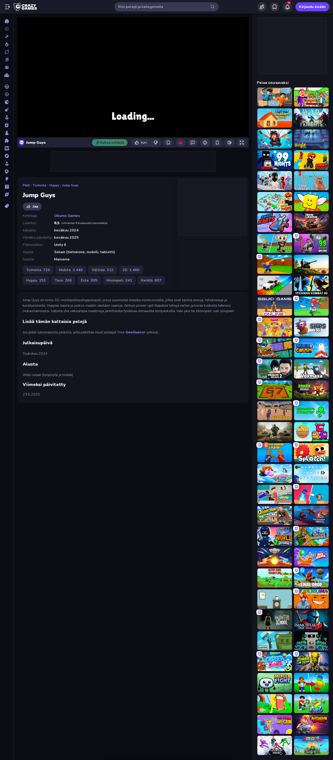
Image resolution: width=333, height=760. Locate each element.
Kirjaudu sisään (312, 6)
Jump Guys (70, 185)
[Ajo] (6, 86)
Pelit (26, 185)
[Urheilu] (6, 194)
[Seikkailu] (6, 156)
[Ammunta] (6, 94)
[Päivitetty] (6, 52)
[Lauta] (6, 133)
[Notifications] (287, 6)
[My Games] (274, 6)
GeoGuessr (135, 332)
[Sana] (6, 148)
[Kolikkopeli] (6, 117)
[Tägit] (6, 206)
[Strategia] (6, 171)
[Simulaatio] (6, 164)
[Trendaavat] (6, 44)
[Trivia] (6, 187)
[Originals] (6, 59)
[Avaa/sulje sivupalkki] (7, 6)
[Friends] (261, 6)
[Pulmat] (6, 140)
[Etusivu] (6, 21)
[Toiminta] (6, 179)
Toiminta (39, 185)
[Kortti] (6, 125)
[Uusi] (6, 36)
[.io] (6, 102)
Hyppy (54, 185)
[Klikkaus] (6, 110)
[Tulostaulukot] (6, 75)
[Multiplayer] (6, 67)
